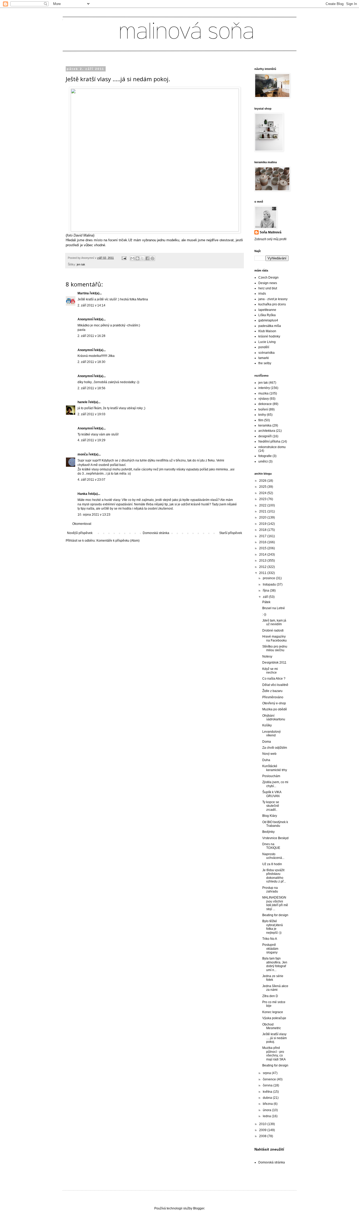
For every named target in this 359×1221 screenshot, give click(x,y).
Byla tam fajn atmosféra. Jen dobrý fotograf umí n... (274, 964)
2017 (263, 536)
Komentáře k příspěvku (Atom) (118, 540)
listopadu (270, 584)
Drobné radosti (273, 630)
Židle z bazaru (272, 691)
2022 (263, 505)
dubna (268, 1098)
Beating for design (275, 915)
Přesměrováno (272, 697)
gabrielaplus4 (268, 320)
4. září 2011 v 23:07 (91, 479)
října (266, 590)
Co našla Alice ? (273, 678)
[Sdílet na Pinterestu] (152, 258)
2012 (263, 567)
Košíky (267, 725)
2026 (263, 481)
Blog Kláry (269, 816)
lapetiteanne (267, 310)
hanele (83, 402)
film (260, 420)
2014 (263, 554)
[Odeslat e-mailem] (132, 258)
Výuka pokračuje (274, 1018)
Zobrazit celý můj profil (270, 239)
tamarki (263, 358)
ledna (267, 1116)
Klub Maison (267, 331)
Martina (84, 293)
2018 (263, 530)
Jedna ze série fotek (272, 978)
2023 (263, 499)
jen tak (81, 264)
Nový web (269, 754)
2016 (263, 542)
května (268, 1092)
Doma (266, 741)
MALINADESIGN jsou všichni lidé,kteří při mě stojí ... (275, 903)
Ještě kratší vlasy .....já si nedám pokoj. (274, 1038)
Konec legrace (272, 1012)
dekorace (265, 404)
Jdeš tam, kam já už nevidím (274, 622)
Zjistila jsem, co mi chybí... (275, 784)
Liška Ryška (267, 315)
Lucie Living (267, 342)
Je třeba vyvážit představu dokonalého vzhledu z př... (274, 875)
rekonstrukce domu (272, 447)
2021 (263, 511)
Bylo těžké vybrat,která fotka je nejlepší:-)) (272, 926)
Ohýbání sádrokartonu (273, 717)
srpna (267, 1073)
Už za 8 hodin (272, 864)
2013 (263, 560)
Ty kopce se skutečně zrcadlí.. (270, 806)
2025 (263, 487)
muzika (263, 393)
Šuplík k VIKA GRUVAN (271, 794)
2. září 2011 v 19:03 (91, 414)
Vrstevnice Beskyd (275, 838)
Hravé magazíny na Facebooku (274, 638)
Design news (267, 283)
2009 (263, 1130)
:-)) (264, 614)
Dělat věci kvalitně (275, 685)
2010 (263, 1124)
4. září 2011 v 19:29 (91, 440)
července (270, 1079)
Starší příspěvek (230, 533)
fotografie (265, 456)
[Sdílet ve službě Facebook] (147, 258)
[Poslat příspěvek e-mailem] (123, 257)
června (268, 1085)
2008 (263, 1136)
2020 (263, 517)
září (266, 597)
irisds (262, 293)
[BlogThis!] (137, 258)
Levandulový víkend (271, 733)
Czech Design (268, 277)
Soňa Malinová (270, 232)
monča (83, 454)
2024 (263, 493)
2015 (263, 548)
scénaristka (266, 353)
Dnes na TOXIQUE (271, 846)
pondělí (263, 347)
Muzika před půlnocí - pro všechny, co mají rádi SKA (274, 1053)
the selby (264, 363)
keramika (264, 425)
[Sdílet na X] (142, 258)
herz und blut (267, 288)
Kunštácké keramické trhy (274, 768)
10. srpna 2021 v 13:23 (94, 514)
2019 (263, 524)
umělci (263, 461)
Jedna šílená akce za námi (275, 988)
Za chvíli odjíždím (274, 748)
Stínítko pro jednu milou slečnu (274, 648)
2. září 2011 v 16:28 (91, 336)
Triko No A (269, 939)
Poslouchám (271, 776)
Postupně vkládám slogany (270, 948)
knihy (262, 415)
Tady (215, 504)
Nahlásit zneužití (269, 1149)
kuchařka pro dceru (272, 304)
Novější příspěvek (80, 533)
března (268, 1104)
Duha (266, 760)
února (267, 1110)
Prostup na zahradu (270, 889)
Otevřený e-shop (274, 703)
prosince (269, 578)
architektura (266, 431)
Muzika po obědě (274, 709)
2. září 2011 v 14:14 (91, 305)
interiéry (264, 388)
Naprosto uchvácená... (273, 856)
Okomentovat (81, 524)
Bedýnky (268, 832)
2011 (263, 573)
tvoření (263, 409)
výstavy (263, 399)
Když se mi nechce (270, 670)
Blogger (198, 1208)
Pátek (266, 602)
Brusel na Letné (273, 608)
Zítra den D (270, 996)
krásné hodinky (269, 336)
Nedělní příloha (269, 441)
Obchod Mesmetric (271, 1026)
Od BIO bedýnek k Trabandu (275, 824)
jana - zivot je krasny (273, 299)
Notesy (267, 656)
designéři (265, 436)
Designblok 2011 (274, 662)
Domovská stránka (156, 533)
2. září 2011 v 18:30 (91, 362)
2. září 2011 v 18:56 (91, 388)
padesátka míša (269, 326)
